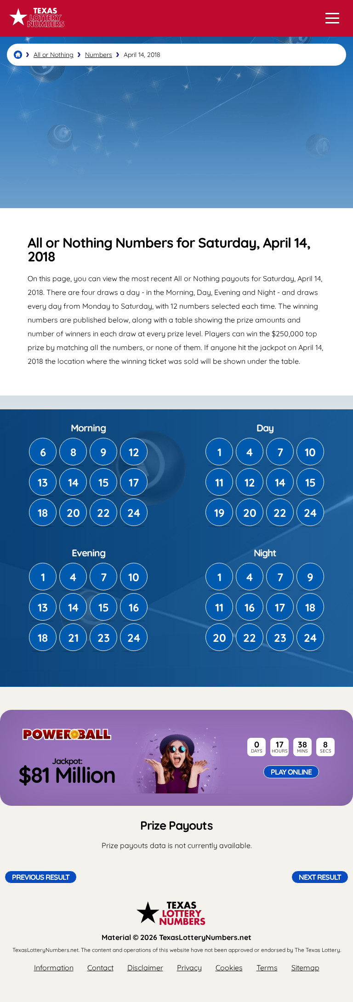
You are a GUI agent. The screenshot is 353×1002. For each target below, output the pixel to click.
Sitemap (305, 967)
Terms (267, 967)
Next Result (320, 877)
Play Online (291, 771)
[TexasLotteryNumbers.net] (35, 31)
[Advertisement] (176, 137)
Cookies (229, 967)
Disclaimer (145, 967)
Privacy (189, 967)
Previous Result (40, 877)
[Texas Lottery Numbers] (18, 55)
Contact (100, 967)
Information (54, 967)
